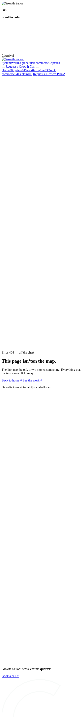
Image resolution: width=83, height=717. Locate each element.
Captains (54, 63)
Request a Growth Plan (49, 74)
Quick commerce (38, 63)
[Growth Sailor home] (13, 59)
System (6, 63)
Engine (22, 63)
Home (7, 70)
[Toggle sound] (3, 67)
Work (14, 63)
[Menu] (37, 67)
